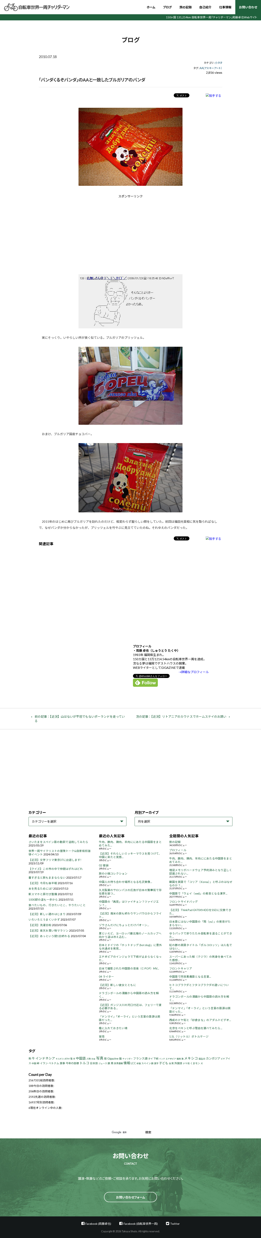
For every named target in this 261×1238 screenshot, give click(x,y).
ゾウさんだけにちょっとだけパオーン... (124, 925)
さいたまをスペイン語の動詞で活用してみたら (58, 842)
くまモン (195, 1063)
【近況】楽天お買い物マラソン (49, 930)
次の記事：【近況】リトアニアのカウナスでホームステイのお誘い (181, 716)
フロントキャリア (180, 968)
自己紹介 (205, 7)
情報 (127, 1063)
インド (162, 1059)
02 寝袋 (103, 865)
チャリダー (127, 1059)
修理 (139, 1063)
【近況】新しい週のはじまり (47, 914)
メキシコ (191, 1058)
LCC (133, 1063)
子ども (163, 1063)
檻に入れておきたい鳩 (113, 1028)
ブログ (167, 7)
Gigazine (112, 1058)
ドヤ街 (186, 1063)
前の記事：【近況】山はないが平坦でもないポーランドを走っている (80, 719)
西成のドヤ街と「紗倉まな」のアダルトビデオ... (200, 1020)
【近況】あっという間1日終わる (49, 936)
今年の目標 (72, 1063)
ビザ (223, 1059)
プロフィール (177, 850)
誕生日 (202, 1058)
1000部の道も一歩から (43, 899)
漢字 (156, 1063)
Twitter (175, 1223)
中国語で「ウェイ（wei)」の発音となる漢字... (198, 893)
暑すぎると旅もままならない (47, 877)
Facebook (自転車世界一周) (141, 1223)
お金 (93, 1059)
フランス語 (140, 1058)
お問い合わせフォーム (130, 1197)
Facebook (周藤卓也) (98, 1223)
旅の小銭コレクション (113, 873)
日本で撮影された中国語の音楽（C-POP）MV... (129, 968)
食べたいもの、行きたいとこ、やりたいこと (57, 905)
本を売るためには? (41, 888)
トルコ (84, 1063)
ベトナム (54, 1063)
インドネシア (45, 1058)
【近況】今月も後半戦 (43, 883)
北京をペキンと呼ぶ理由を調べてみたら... (195, 1028)
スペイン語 (147, 1063)
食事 (62, 1063)
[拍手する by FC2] (213, 95)
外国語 (178, 1063)
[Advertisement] (96, 232)
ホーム (151, 7)
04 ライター (106, 976)
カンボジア (213, 1058)
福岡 (179, 1059)
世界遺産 (118, 1063)
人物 (88, 1058)
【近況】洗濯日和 (40, 925)
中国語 (81, 1058)
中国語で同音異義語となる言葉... (190, 976)
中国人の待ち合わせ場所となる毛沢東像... (125, 882)
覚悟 (102, 1036)
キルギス (60, 1059)
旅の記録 (185, 7)
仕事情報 (225, 7)
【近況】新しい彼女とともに (117, 985)
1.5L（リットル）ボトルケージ (189, 1036)
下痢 (156, 1058)
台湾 (171, 1063)
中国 (34, 1063)
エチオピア (171, 1059)
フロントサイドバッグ (183, 901)
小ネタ (218, 62)
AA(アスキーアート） (211, 68)
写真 (99, 1058)
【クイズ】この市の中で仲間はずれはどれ (56, 868)
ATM (67, 1058)
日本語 (94, 1063)
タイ (150, 1058)
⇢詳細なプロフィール (194, 672)
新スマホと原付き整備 (43, 894)
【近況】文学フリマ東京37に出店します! (55, 860)
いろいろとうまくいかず (44, 919)
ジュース (102, 1063)
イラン (44, 1063)
